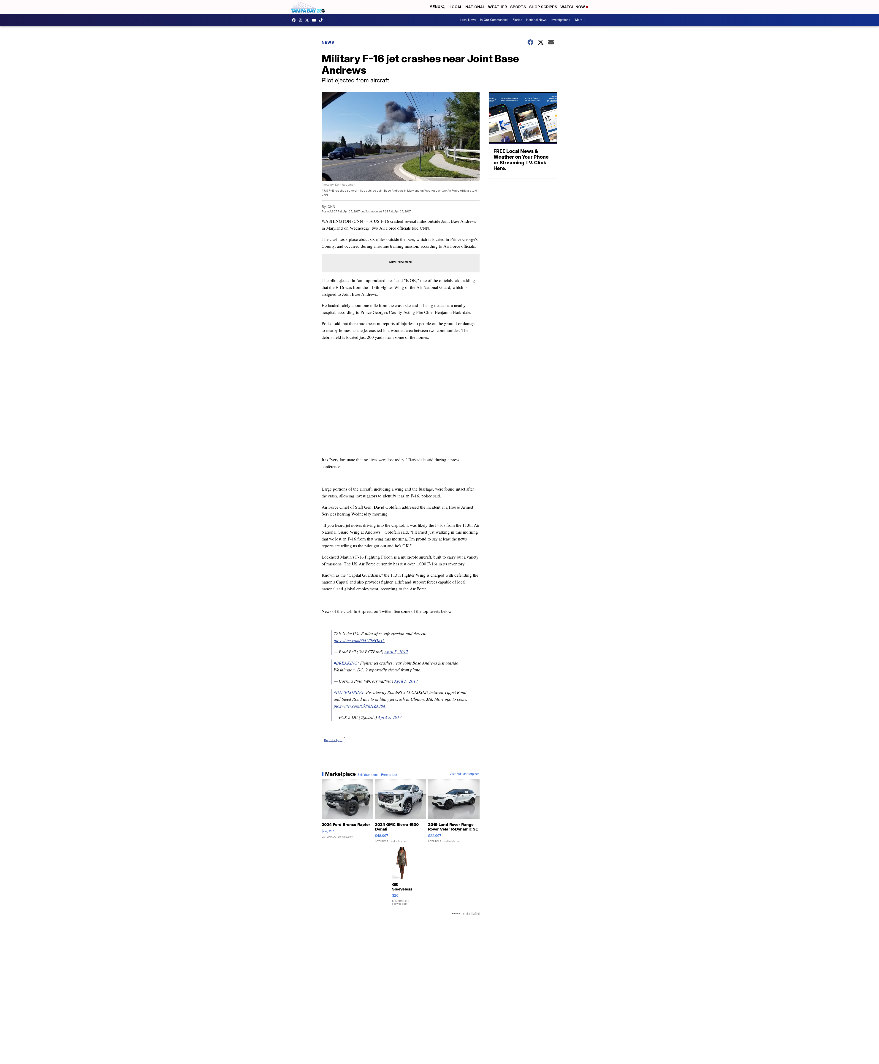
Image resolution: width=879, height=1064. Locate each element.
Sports (518, 7)
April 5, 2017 (396, 651)
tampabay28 (308, 20)
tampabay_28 (301, 20)
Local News (468, 19)
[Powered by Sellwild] (473, 913)
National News (536, 19)
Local (456, 7)
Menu (435, 7)
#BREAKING (346, 663)
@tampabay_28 (322, 20)
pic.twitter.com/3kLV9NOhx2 (359, 640)
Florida (517, 19)
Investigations (560, 19)
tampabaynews (295, 20)
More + (580, 19)
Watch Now (573, 7)
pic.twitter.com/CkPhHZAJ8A (360, 706)
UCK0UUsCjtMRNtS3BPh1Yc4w (315, 20)
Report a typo (333, 740)
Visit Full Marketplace (465, 774)
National (475, 7)
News (328, 42)
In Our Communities (494, 19)
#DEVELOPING (349, 692)
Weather (497, 7)
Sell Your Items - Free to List (377, 774)
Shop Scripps (543, 7)
